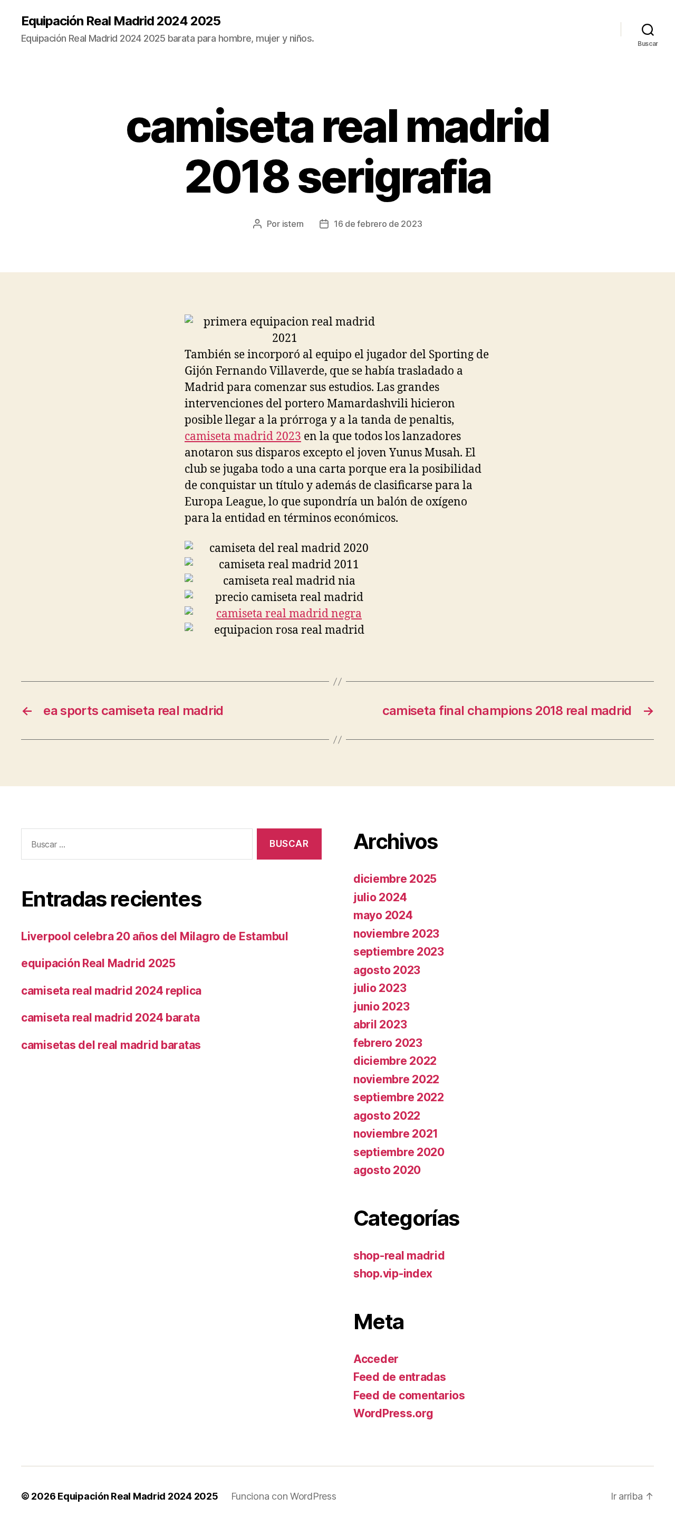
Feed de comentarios (409, 1395)
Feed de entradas (399, 1377)
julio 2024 (380, 897)
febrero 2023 (387, 1043)
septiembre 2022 (398, 1097)
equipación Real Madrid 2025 (98, 963)
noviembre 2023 (396, 933)
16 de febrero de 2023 (378, 223)
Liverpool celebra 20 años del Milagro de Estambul (154, 936)
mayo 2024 (383, 915)
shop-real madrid (399, 1255)
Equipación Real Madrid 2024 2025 (120, 21)
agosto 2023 (386, 970)
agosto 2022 (386, 1115)
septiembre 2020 (399, 1152)
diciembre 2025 (395, 878)
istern (293, 223)
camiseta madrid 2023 (243, 437)
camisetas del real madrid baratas (111, 1045)
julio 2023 (379, 988)
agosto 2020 (387, 1170)
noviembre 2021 (395, 1133)
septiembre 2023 (398, 951)
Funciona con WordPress (283, 1496)
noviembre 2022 (396, 1079)
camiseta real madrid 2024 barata (110, 1017)
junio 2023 (381, 1006)
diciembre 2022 (395, 1060)
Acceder (376, 1359)
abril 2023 (380, 1024)
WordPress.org (393, 1413)
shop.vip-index (392, 1273)
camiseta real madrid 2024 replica (111, 990)
